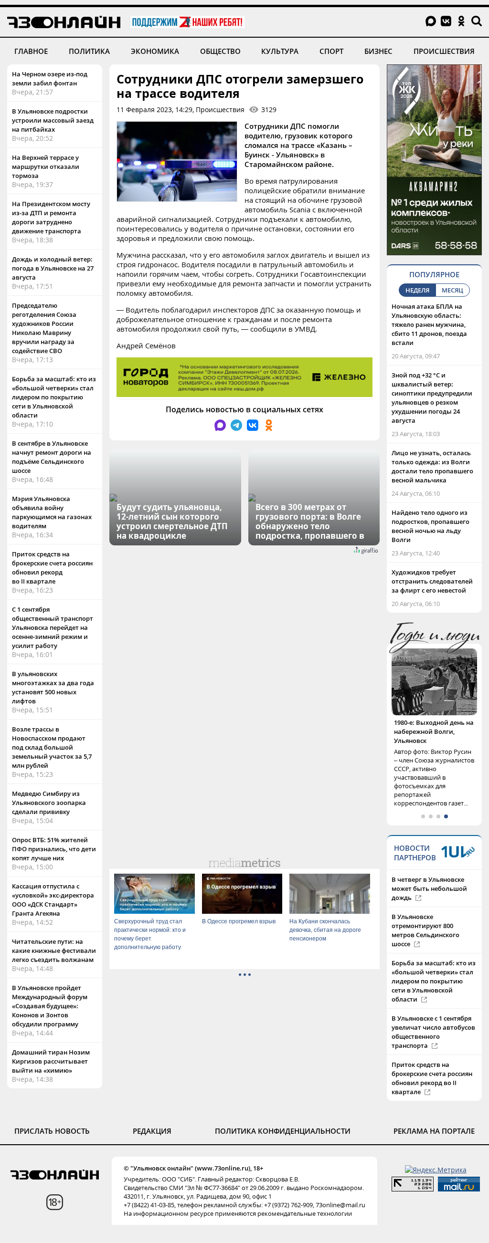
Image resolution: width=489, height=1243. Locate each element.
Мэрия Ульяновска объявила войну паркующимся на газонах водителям (52, 512)
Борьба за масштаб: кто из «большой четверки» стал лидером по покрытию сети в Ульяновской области (54, 397)
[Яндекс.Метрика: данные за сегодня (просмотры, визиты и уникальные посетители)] (436, 1169)
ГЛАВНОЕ (31, 51)
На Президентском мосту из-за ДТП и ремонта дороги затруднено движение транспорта (51, 217)
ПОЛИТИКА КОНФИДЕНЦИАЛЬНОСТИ (283, 1131)
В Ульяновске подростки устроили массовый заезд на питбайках (53, 120)
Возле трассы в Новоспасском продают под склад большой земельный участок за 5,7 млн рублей (52, 747)
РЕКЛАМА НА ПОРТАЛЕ (434, 1131)
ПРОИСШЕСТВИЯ (444, 51)
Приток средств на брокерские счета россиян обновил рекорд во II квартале (52, 567)
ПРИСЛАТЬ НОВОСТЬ (52, 1131)
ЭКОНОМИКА (155, 51)
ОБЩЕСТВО (220, 51)
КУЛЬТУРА (279, 51)
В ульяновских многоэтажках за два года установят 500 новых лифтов (53, 687)
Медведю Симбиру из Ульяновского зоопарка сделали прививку (49, 802)
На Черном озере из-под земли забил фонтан (49, 78)
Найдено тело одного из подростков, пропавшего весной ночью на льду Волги (430, 526)
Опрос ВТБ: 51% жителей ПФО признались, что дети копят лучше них (54, 849)
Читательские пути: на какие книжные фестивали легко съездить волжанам (54, 950)
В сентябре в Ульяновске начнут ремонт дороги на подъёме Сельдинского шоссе (51, 457)
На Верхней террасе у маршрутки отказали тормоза (45, 166)
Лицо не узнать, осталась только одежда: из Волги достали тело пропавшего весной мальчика (432, 466)
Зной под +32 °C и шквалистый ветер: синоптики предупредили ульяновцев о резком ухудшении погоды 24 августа (432, 398)
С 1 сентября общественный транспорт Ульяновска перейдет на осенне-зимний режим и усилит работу (52, 627)
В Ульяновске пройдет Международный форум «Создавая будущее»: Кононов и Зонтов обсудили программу (49, 1005)
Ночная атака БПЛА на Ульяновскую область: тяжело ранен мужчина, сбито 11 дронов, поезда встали (429, 324)
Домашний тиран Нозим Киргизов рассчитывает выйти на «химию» (51, 1061)
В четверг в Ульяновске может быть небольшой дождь (429, 888)
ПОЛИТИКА (89, 51)
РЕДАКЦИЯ (152, 1131)
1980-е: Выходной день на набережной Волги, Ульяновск (434, 731)
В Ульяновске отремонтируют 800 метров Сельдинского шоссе (425, 930)
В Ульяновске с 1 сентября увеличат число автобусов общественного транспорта (433, 1032)
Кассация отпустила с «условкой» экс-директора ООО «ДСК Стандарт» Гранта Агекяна (53, 900)
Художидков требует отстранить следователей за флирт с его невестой (432, 581)
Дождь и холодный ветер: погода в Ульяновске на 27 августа (53, 268)
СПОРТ (331, 51)
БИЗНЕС (378, 51)
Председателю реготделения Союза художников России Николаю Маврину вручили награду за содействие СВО (44, 328)
